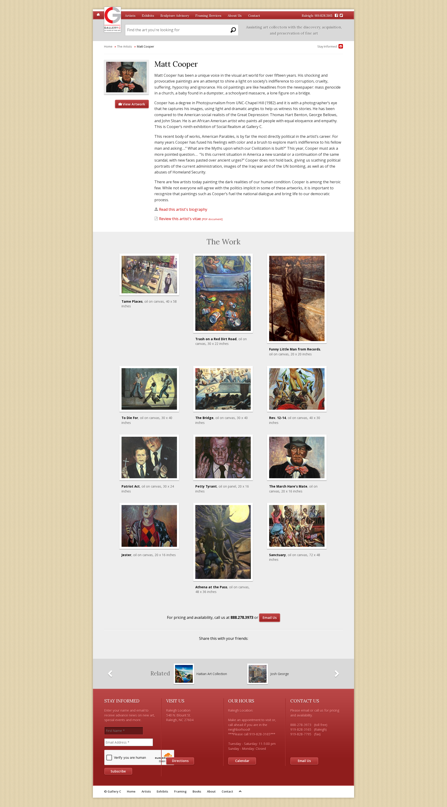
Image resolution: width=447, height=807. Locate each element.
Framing (180, 791)
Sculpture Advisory (174, 16)
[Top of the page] (240, 792)
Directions (180, 761)
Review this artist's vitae (190, 218)
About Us (235, 16)
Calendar (242, 761)
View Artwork (133, 104)
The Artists (124, 46)
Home (108, 46)
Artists (130, 16)
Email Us (270, 617)
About (211, 791)
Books (197, 791)
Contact (254, 16)
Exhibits (148, 16)
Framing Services (208, 16)
